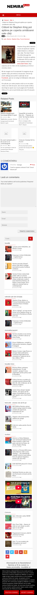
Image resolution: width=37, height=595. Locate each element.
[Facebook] (7, 552)
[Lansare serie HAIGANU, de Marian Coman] (8, 251)
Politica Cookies (11, 592)
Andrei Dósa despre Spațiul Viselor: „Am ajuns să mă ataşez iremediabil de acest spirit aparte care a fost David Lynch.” (21, 393)
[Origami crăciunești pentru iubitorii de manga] (8, 421)
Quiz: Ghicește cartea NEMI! (21, 516)
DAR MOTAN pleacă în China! (22, 464)
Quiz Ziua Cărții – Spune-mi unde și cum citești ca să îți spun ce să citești (21, 526)
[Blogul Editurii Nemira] (18, 9)
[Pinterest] (7, 556)
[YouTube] (21, 552)
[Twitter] (12, 552)
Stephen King (15, 39)
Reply (33, 164)
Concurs (8, 512)
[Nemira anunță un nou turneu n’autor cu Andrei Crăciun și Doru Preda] (8, 339)
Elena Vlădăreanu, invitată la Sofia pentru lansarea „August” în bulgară (22, 344)
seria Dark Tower (22, 63)
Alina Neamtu (11, 36)
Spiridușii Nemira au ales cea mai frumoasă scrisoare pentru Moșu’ (22, 473)
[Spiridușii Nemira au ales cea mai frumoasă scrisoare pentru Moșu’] (8, 477)
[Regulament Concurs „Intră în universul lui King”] (8, 538)
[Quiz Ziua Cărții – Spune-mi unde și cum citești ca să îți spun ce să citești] (8, 529)
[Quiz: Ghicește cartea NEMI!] (8, 521)
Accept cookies (27, 592)
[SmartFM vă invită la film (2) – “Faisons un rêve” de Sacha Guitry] (24, 107)
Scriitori (7, 434)
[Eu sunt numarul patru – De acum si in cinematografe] (6, 138)
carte (4, 39)
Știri (11, 20)
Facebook (5, 78)
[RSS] (25, 552)
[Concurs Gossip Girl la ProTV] (24, 138)
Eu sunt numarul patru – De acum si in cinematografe (9, 141)
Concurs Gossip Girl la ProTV (26, 141)
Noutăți (7, 243)
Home (6, 20)
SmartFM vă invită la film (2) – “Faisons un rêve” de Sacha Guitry (26, 115)
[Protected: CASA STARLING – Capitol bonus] (8, 260)
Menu (18, 15)
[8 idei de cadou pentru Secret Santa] (8, 430)
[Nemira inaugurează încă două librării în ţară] (6, 111)
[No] (35, 582)
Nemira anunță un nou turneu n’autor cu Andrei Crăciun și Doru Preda (21, 335)
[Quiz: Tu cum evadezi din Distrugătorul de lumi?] (8, 546)
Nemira (9, 39)
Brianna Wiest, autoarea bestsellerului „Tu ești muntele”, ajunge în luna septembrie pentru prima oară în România (21, 371)
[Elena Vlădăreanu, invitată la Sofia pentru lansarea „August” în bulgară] (8, 347)
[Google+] (16, 552)
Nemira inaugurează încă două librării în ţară (9, 114)
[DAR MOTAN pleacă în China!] (8, 468)
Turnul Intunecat (24, 39)
